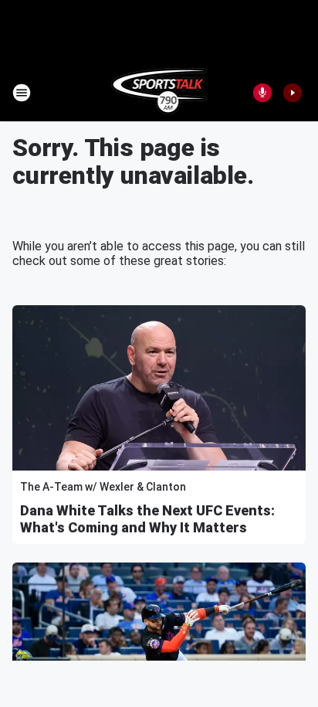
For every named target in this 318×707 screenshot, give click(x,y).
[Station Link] (159, 92)
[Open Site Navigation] (21, 92)
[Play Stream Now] (292, 92)
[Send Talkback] (262, 92)
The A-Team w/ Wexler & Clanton (103, 487)
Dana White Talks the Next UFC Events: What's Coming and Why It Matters (147, 518)
